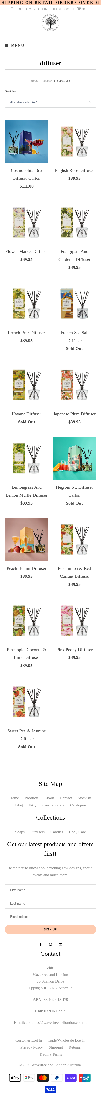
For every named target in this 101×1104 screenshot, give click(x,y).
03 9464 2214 (55, 1011)
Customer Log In (33, 9)
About (49, 798)
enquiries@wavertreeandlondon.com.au (56, 1022)
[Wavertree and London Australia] (50, 23)
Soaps (20, 832)
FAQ (33, 805)
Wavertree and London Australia (56, 1065)
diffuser (50, 63)
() (84, 9)
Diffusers (37, 832)
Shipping (56, 1047)
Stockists (84, 798)
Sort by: (11, 91)
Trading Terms (50, 1054)
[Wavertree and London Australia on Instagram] (50, 944)
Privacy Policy (31, 1047)
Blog (19, 805)
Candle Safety (53, 805)
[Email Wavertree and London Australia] (60, 944)
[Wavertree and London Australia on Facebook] (41, 944)
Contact (66, 798)
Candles (56, 832)
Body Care (77, 832)
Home (14, 798)
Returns (75, 1047)
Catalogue (78, 805)
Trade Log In (62, 9)
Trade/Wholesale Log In (66, 1040)
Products (31, 798)
